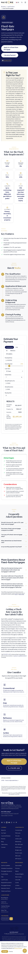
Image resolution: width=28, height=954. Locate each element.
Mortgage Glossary (6, 885)
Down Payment (8, 363)
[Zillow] (16, 822)
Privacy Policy (18, 948)
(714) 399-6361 (7, 654)
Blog (2, 841)
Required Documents (6, 882)
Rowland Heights (19, 874)
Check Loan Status (5, 891)
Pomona (17, 868)
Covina (17, 882)
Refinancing (18, 841)
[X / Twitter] (4, 822)
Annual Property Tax (10, 380)
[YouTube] (9, 822)
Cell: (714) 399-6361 (6, 817)
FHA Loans (17, 833)
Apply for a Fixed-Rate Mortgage (11, 48)
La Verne (17, 885)
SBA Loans (17, 855)
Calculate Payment (10, 55)
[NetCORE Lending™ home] (7, 2)
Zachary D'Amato (5, 906)
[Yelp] (14, 822)
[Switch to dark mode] (22, 2)
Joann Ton (3, 902)
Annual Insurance (9, 386)
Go (11, 918)
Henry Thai (3, 910)
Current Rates (4, 874)
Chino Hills (17, 879)
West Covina (18, 877)
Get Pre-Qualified (5, 865)
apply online (21, 594)
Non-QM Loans (19, 844)
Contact (3, 847)
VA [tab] (6, 350)
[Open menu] (25, 2)
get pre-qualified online (20, 655)
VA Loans (17, 836)
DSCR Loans (18, 847)
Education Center (5, 888)
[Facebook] (2, 822)
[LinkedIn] (6, 822)
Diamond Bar (18, 865)
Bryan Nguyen (4, 897)
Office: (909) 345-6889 (7, 819)
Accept (5, 951)
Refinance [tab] (12, 350)
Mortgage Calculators (6, 871)
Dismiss (11, 951)
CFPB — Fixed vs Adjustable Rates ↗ (10, 780)
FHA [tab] (17, 347)
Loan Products (10, 6)
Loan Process (4, 879)
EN (17, 2)
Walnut (17, 871)
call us (16, 594)
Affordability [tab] (9, 354)
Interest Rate (8, 374)
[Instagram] (11, 822)
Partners (3, 838)
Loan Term (7, 368)
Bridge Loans (18, 850)
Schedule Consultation (6, 868)
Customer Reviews (5, 836)
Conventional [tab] (9, 347)
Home (4, 6)
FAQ (2, 877)
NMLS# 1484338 (9, 933)
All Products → (18, 858)
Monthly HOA (8, 393)
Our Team (3, 833)
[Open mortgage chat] (25, 951)
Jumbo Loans (18, 838)
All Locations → (19, 888)
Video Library (4, 844)
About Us (3, 830)
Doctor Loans (18, 853)
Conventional (18, 830)
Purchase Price (8, 357)
